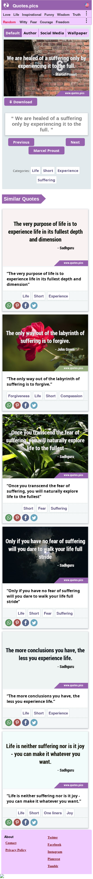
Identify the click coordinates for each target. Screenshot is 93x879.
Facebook (54, 844)
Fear (33, 22)
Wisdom (63, 14)
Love (6, 14)
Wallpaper (77, 32)
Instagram (55, 852)
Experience (68, 170)
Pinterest (54, 859)
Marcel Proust (46, 150)
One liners (53, 813)
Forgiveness (19, 395)
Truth (77, 14)
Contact (10, 843)
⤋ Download (20, 101)
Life (16, 14)
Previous (21, 142)
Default (13, 32)
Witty (23, 22)
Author (30, 32)
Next (75, 142)
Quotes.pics (25, 5)
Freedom (62, 22)
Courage (46, 22)
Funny (49, 14)
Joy (70, 813)
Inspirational (31, 14)
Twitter (53, 837)
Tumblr (53, 866)
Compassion (71, 395)
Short (48, 170)
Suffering (46, 179)
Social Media (52, 32)
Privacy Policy (15, 850)
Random (9, 22)
